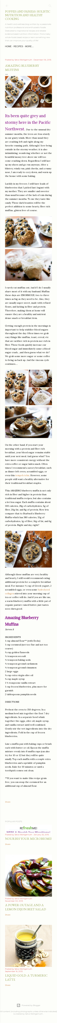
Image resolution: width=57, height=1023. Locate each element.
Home (8, 46)
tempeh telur (22, 475)
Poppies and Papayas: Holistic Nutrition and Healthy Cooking (27, 15)
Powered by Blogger (31, 1005)
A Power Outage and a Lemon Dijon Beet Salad (25, 907)
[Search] (50, 5)
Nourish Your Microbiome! (28, 839)
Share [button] (7, 802)
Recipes (18, 46)
